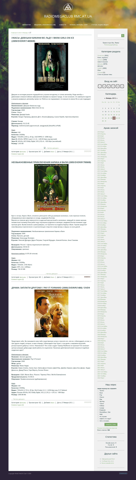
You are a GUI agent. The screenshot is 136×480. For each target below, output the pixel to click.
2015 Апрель (101, 235)
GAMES (100, 68)
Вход (115, 45)
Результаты (101, 428)
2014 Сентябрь (102, 221)
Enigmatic (103, 410)
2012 (19, 33)
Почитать (101, 55)
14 (116, 112)
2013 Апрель (101, 186)
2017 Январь (101, 274)
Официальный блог (108, 459)
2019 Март (100, 314)
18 (108, 115)
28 (116, 118)
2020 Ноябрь (101, 355)
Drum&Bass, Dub (105, 412)
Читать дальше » (53, 148)
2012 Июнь (101, 165)
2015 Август (101, 241)
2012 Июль (100, 167)
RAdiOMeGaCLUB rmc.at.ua (68, 16)
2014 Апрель (101, 210)
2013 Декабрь (102, 202)
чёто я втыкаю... (105, 421)
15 (119, 112)
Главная (14, 33)
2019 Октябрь (102, 328)
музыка (100, 60)
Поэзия (100, 72)
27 (114, 118)
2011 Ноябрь (101, 150)
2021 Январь (101, 359)
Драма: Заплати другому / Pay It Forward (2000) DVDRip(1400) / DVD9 (50, 287)
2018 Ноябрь (101, 305)
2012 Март (100, 159)
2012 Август (101, 169)
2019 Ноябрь (101, 330)
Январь (25, 33)
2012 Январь (101, 154)
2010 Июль (100, 140)
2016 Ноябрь (101, 270)
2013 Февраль (102, 181)
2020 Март (100, 339)
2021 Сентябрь (102, 372)
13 (114, 112)
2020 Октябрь (102, 353)
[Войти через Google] (118, 86)
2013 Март (100, 183)
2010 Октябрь (102, 146)
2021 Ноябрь (101, 376)
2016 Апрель (101, 258)
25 (108, 118)
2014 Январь (101, 204)
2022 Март (100, 378)
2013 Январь (101, 179)
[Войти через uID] (100, 86)
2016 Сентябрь (102, 266)
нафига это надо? (105, 418)
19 (111, 115)
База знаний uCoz (108, 463)
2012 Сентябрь (102, 171)
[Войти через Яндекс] (113, 86)
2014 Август (101, 219)
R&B (101, 414)
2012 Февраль (102, 157)
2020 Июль (100, 347)
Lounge (102, 408)
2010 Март (100, 132)
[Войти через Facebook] (109, 86)
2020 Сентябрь (102, 351)
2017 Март (100, 279)
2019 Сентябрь (102, 326)
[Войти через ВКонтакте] (104, 86)
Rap (101, 399)
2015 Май (100, 237)
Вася (52, 152)
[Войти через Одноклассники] (122, 86)
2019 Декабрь (102, 332)
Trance (102, 403)
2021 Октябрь (102, 374)
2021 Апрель (101, 363)
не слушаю (103, 416)
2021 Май (100, 365)
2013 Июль (100, 192)
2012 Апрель (101, 161)
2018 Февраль (102, 301)
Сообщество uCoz (108, 461)
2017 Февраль (102, 277)
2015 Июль (100, 239)
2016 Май (100, 260)
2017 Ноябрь (101, 295)
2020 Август (101, 349)
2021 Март (100, 361)
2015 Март (100, 233)
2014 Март (100, 208)
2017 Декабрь (102, 297)
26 (111, 118)
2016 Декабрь (102, 272)
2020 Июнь (101, 345)
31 (105, 121)
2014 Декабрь (102, 227)
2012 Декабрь (102, 177)
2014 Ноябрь (101, 225)
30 (102, 121)
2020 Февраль (102, 336)
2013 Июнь (101, 190)
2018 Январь (101, 299)
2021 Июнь (101, 368)
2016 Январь (101, 252)
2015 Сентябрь (102, 243)
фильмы (23, 152)
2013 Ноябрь (101, 200)
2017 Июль (100, 287)
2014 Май (100, 212)
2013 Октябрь (102, 198)
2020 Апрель (101, 341)
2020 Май (100, 343)
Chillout (102, 406)
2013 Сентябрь (102, 196)
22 (119, 115)
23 (102, 118)
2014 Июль (100, 217)
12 (111, 112)
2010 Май (100, 136)
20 (114, 115)
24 (105, 118)
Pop (101, 395)
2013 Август (101, 194)
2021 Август (101, 370)
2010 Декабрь (102, 148)
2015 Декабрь (102, 250)
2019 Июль (100, 322)
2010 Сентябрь (102, 144)
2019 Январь (101, 310)
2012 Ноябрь (101, 175)
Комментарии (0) (17, 154)
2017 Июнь (101, 285)
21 (116, 115)
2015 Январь (101, 229)
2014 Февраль (102, 206)
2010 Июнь (101, 138)
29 (119, 118)
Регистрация (108, 45)
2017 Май (100, 283)
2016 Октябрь (102, 268)
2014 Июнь (101, 215)
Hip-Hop (102, 401)
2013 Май (100, 188)
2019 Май (100, 318)
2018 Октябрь (102, 303)
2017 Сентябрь (102, 291)
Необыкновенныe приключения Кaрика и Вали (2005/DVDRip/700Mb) (51, 162)
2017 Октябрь (102, 293)
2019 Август (101, 324)
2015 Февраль (102, 231)
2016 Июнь (101, 262)
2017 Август (101, 289)
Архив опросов (112, 428)
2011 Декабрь (102, 152)
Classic (102, 397)
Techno (102, 390)
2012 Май (100, 163)
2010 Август (101, 142)
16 (102, 115)
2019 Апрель (101, 316)
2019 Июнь (101, 320)
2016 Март (100, 256)
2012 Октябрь (102, 173)
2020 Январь (101, 334)
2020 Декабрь (102, 357)
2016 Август (101, 264)
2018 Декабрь (102, 308)
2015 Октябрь (102, 245)
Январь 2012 (111, 98)
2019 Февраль (102, 312)
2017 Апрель (101, 281)
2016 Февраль (102, 254)
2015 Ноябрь (101, 248)
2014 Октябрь (102, 223)
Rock (101, 393)
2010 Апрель (101, 134)
